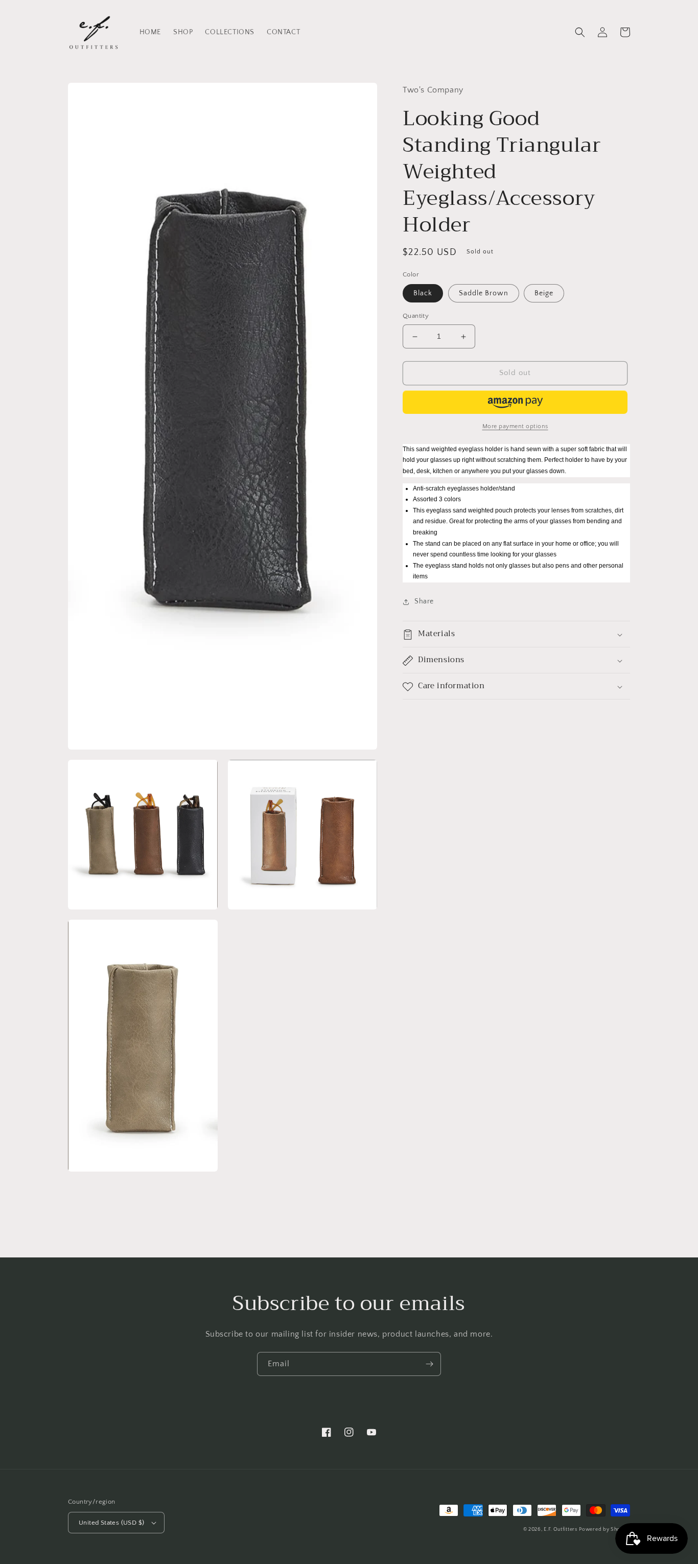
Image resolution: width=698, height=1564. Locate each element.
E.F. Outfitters (560, 1529)
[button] (580, 32)
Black (422, 294)
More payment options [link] (515, 426)
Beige (543, 294)
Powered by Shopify (604, 1529)
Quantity (416, 316)
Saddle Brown (483, 294)
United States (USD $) (111, 1522)
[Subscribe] (429, 1364)
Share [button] (424, 601)
